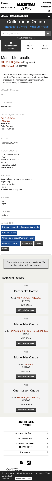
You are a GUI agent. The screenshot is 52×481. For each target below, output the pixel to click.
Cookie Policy (11, 476)
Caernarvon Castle (26, 390)
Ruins (4, 249)
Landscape (27, 243)
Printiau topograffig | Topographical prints (20, 227)
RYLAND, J (7, 65)
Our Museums (7, 7)
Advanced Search (27, 38)
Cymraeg (47, 3)
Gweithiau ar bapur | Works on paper (18, 238)
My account (46, 7)
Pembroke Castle (26, 291)
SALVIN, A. (29, 364)
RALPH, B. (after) (11, 62)
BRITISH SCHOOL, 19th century (24, 331)
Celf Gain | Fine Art (10, 243)
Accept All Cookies (23, 479)
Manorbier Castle (26, 324)
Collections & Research (14, 16)
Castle (38, 243)
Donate (4, 3)
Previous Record (30, 47)
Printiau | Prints (9, 232)
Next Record (45, 47)
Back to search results (10, 47)
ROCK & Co (43, 331)
